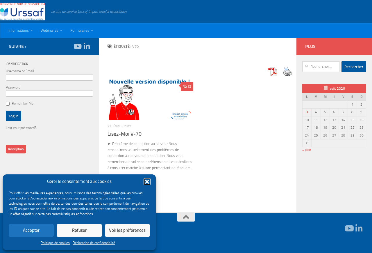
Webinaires (49, 30)
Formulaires (79, 30)
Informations (18, 30)
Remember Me (22, 103)
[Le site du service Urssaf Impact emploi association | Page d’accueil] (22, 11)
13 (189, 86)
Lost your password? (21, 128)
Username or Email (20, 71)
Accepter (31, 230)
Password (13, 87)
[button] (147, 182)
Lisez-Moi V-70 (125, 134)
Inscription (16, 149)
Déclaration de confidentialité (94, 243)
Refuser (79, 230)
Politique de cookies (55, 243)
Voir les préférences (127, 230)
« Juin (306, 150)
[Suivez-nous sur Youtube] (77, 46)
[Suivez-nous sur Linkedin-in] (86, 46)
